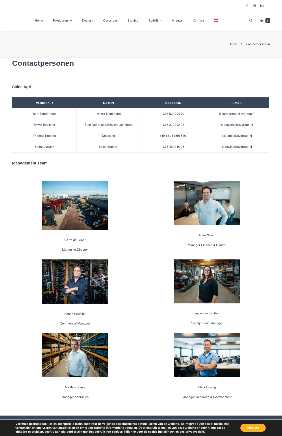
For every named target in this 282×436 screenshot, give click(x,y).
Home (39, 20)
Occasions (110, 20)
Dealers (87, 20)
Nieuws (177, 20)
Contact (198, 20)
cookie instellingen (161, 432)
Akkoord (253, 428)
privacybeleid (195, 432)
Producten (60, 20)
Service (133, 20)
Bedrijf (153, 20)
